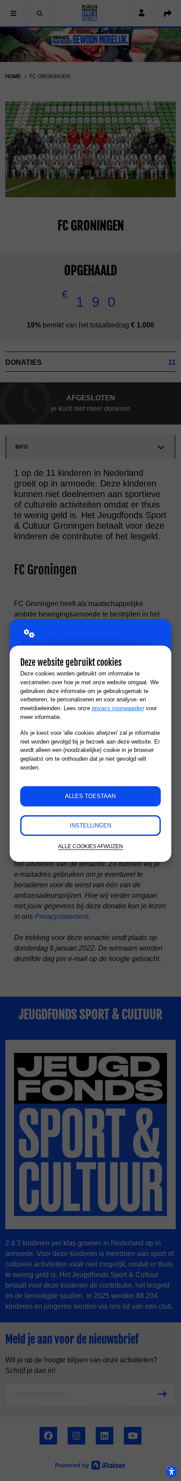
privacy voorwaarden (118, 708)
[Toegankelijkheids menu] (171, 1471)
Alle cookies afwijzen (90, 846)
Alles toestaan (90, 796)
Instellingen (90, 825)
